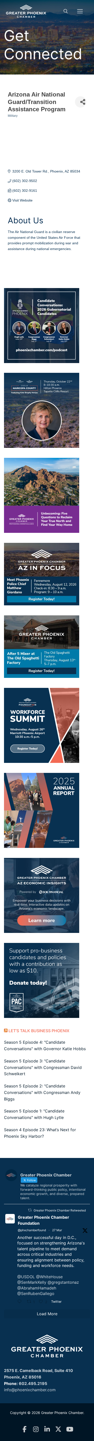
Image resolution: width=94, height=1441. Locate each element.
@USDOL (26, 1276)
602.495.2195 (33, 1383)
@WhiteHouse (49, 1276)
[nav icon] (80, 11)
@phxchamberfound (32, 1230)
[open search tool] (65, 11)
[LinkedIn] (47, 1429)
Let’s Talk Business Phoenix (39, 1030)
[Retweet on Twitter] (30, 1210)
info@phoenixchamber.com (30, 1389)
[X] (58, 1429)
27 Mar (57, 1230)
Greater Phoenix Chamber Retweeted (60, 1210)
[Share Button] (80, 102)
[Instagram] (35, 1429)
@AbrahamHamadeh (36, 1287)
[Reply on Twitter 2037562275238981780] (21, 1302)
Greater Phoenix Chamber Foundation (43, 1220)
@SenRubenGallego (35, 1293)
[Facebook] (24, 1429)
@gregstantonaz (63, 1282)
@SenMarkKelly (31, 1282)
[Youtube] (69, 1429)
